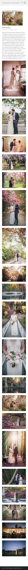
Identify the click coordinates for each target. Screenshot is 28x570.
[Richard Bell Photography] (11, 2)
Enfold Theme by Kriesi (17, 568)
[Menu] (24, 2)
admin (16, 29)
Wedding (10, 29)
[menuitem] (21, 2)
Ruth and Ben (6, 28)
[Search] (21, 2)
